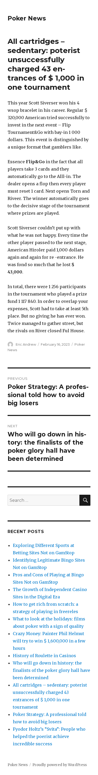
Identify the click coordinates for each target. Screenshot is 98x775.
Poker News (27, 18)
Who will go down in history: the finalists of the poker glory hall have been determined (51, 670)
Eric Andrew (26, 344)
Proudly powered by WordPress (59, 765)
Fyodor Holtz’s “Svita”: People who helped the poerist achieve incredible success (49, 736)
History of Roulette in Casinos (44, 655)
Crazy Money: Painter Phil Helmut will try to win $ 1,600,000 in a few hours (49, 641)
